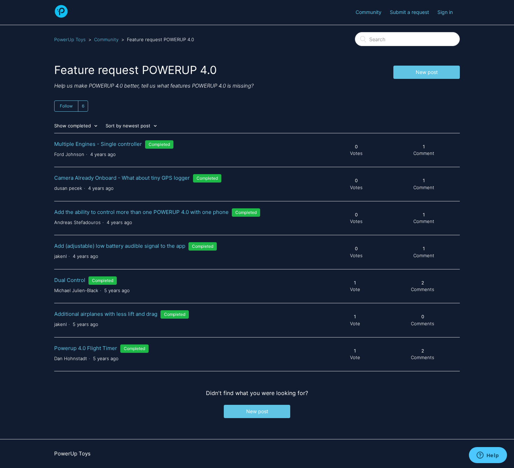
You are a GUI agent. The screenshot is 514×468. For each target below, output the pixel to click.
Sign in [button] (445, 12)
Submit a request (409, 12)
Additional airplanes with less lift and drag (105, 314)
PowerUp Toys (70, 39)
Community (368, 12)
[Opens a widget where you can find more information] (488, 456)
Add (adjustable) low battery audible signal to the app (119, 246)
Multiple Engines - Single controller (98, 144)
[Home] (61, 16)
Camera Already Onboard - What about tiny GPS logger (122, 177)
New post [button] (427, 72)
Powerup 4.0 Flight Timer (85, 348)
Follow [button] (66, 106)
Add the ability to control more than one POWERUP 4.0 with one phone (141, 212)
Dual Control (69, 280)
